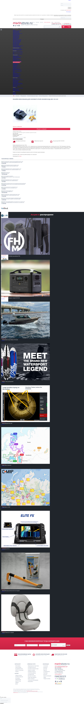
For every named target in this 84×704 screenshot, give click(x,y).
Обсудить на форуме (41, 129)
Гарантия (27, 22)
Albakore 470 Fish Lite (5, 173)
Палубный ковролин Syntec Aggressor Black (9, 180)
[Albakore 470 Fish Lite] (5, 172)
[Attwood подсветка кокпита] (7, 176)
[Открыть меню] (1, 30)
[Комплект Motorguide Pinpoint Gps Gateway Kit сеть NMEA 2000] (13, 201)
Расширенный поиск (19, 668)
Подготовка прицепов (32, 677)
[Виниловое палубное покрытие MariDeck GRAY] (10, 165)
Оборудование (23, 95)
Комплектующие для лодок (32, 95)
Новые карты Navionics (6, 465)
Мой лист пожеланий (19, 670)
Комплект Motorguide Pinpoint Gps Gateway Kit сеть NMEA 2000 (12, 202)
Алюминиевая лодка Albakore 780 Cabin (10, 339)
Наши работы (30, 681)
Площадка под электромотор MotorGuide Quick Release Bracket (13, 184)
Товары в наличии (57, 22)
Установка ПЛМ (31, 674)
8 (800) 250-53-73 (60, 676)
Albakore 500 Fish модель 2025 (6, 191)
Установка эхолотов (32, 667)
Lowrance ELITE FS (6, 548)
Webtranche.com (15, 692)
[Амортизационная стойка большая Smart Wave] (10, 194)
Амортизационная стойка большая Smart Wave (10, 195)
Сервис (52, 22)
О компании (15, 22)
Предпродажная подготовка (33, 665)
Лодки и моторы (18, 675)
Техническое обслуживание (33, 680)
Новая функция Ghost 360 (7, 423)
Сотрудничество (32, 22)
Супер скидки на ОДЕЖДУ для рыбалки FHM (11, 256)
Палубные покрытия (19, 676)
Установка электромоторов (33, 668)
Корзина (17, 671)
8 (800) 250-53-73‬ (56, 24)
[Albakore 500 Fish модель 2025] (7, 190)
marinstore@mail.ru (58, 674)
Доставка (23, 22)
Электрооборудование (43, 95)
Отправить (68, 645)
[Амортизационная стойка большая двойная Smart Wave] (12, 161)
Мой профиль (17, 665)
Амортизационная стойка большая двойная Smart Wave (11, 162)
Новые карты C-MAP (6, 507)
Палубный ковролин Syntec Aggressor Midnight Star (10, 169)
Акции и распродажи (47, 22)
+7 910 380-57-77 (61, 678)
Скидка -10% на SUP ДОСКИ (7, 381)
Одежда (16, 682)
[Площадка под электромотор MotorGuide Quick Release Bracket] (13, 183)
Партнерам (37, 22)
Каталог (11, 16)
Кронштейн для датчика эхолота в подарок (11, 590)
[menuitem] (15, 28)
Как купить (19, 22)
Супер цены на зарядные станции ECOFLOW (11, 297)
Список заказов (18, 667)
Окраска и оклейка (31, 670)
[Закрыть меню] (82, 2)
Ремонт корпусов (31, 678)
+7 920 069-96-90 (66, 24)
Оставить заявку (16, 135)
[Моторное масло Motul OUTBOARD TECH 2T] (9, 187)
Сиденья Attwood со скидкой (8, 632)
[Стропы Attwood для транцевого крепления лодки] (11, 198)
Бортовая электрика (32, 675)
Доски (16, 683)
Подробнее (3, 298)
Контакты (41, 22)
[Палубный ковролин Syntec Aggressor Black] (9, 179)
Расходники (17, 678)
